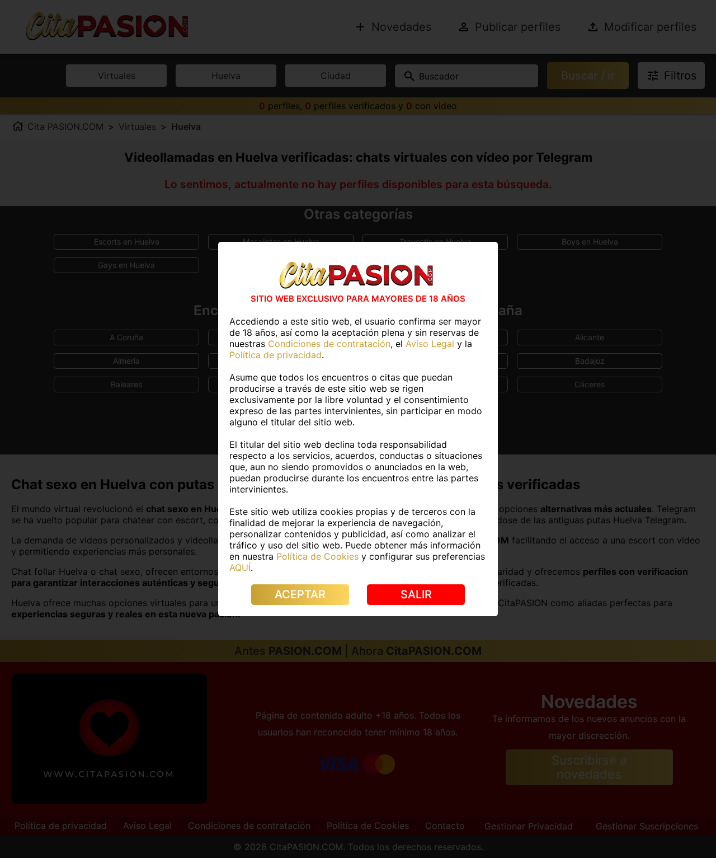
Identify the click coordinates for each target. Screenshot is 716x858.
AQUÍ (240, 567)
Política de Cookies (317, 556)
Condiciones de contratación (329, 343)
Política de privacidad (275, 354)
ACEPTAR (300, 594)
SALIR (416, 594)
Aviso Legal (430, 343)
